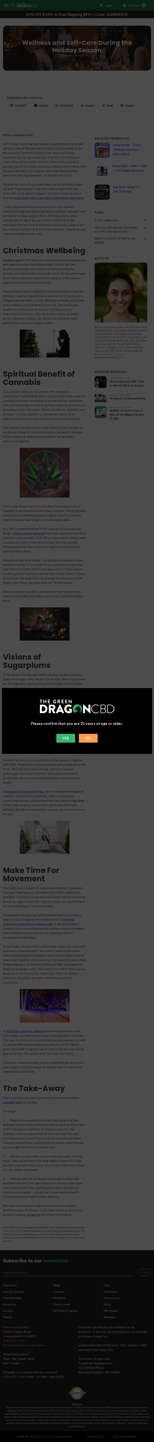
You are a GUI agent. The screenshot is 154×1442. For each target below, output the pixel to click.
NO (88, 738)
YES (65, 738)
